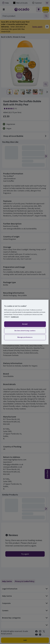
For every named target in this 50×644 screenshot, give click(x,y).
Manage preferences (25, 337)
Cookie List (15, 317)
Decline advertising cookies (25, 331)
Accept (25, 324)
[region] (25, 322)
